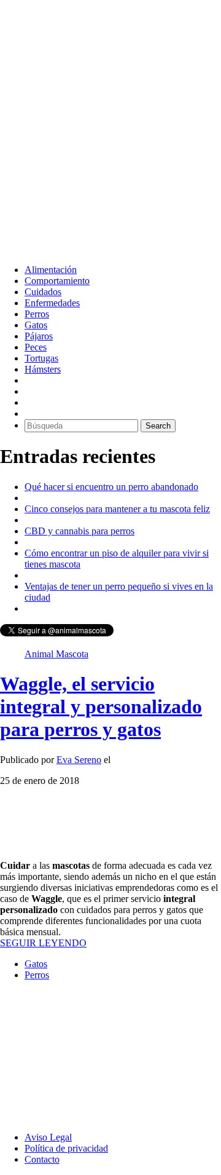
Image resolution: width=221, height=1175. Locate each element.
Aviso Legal (48, 1137)
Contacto (42, 1159)
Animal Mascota (56, 654)
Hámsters (43, 369)
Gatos (36, 325)
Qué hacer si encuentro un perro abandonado (111, 486)
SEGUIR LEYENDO (43, 943)
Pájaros (39, 336)
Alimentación (51, 269)
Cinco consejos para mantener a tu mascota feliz (117, 509)
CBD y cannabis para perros (79, 531)
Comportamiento (57, 280)
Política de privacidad (66, 1148)
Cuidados (43, 292)
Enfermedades (52, 303)
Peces (36, 347)
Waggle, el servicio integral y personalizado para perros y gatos (101, 706)
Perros (37, 314)
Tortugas (41, 358)
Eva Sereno (78, 759)
